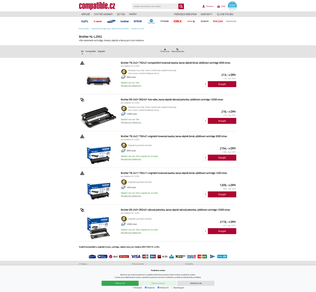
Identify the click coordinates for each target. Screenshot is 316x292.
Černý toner (165, 51)
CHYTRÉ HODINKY (103, 14)
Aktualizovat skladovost (131, 85)
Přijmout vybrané (158, 283)
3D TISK (121, 14)
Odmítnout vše (196, 283)
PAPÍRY (133, 14)
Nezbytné (138, 287)
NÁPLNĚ (85, 14)
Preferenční (164, 287)
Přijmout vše (120, 283)
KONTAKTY (206, 14)
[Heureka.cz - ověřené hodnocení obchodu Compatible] (232, 10)
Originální (101, 51)
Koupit (222, 84)
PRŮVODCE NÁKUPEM (185, 14)
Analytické (151, 287)
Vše (82, 51)
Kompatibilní (91, 51)
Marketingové (179, 287)
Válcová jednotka (178, 51)
